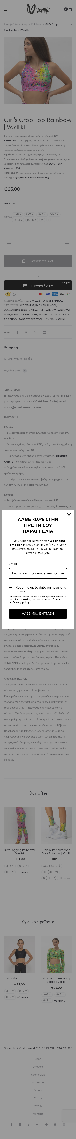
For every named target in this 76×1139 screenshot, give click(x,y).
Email (13, 564)
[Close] (69, 514)
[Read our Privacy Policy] (65, 597)
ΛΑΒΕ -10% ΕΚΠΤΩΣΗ (38, 613)
